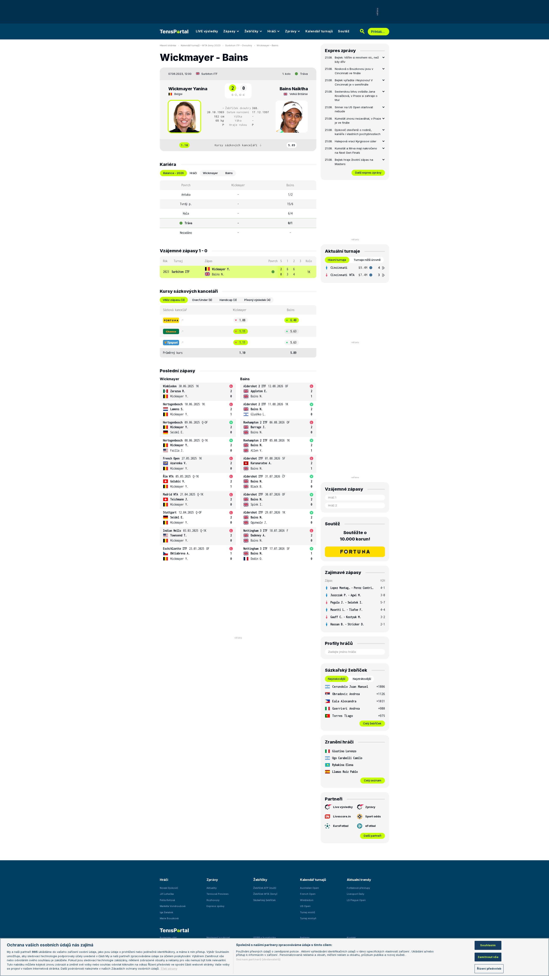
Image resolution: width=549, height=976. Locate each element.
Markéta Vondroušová (173, 906)
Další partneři (372, 835)
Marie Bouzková (169, 918)
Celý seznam (372, 780)
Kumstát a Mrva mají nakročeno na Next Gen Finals (356, 150)
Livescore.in (342, 816)
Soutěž (343, 31)
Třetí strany (168, 968)
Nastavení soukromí (218, 937)
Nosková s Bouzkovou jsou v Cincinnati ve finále (354, 71)
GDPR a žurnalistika (264, 937)
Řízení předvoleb (489, 968)
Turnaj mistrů (307, 912)
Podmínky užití (168, 937)
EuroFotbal (340, 825)
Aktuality (212, 887)
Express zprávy (215, 906)
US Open (305, 906)
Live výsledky (343, 807)
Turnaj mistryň (308, 918)
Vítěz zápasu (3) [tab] (174, 300)
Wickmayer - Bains (267, 45)
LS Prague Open (356, 900)
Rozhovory (213, 900)
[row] (238, 272)
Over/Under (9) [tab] (202, 300)
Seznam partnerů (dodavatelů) (258, 959)
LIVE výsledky (207, 31)
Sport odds (373, 816)
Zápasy (229, 31)
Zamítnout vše (488, 957)
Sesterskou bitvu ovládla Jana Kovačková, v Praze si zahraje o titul (356, 96)
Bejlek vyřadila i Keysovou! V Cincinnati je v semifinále (354, 82)
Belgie (178, 94)
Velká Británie (299, 94)
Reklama (304, 937)
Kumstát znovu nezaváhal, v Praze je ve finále (358, 121)
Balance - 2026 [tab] (173, 173)
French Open (307, 893)
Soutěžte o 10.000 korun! (355, 536)
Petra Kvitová (167, 900)
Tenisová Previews (218, 893)
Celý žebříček (372, 723)
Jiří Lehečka (167, 893)
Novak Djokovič (169, 887)
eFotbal (370, 825)
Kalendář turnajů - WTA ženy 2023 (200, 45)
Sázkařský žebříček (264, 900)
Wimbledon (306, 900)
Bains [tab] (229, 173)
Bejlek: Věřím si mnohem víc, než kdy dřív (357, 59)
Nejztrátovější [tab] (362, 678)
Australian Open (309, 887)
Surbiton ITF (209, 73)
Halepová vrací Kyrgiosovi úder (355, 141)
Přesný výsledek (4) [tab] (257, 300)
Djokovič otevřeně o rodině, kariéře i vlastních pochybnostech (357, 132)
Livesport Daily (355, 893)
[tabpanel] (238, 208)
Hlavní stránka (168, 45)
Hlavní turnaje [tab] (337, 259)
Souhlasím (488, 945)
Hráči (271, 31)
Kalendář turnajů (319, 31)
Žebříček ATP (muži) (264, 887)
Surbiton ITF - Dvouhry (238, 45)
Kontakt (351, 937)
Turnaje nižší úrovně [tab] (367, 259)
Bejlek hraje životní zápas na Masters (354, 162)
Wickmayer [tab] (210, 173)
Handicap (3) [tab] (228, 300)
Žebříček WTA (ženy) (265, 893)
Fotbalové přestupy (358, 887)
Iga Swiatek (166, 912)
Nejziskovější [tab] (336, 678)
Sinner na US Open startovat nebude (354, 109)
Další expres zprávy (368, 172)
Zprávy (290, 31)
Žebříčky (251, 31)
